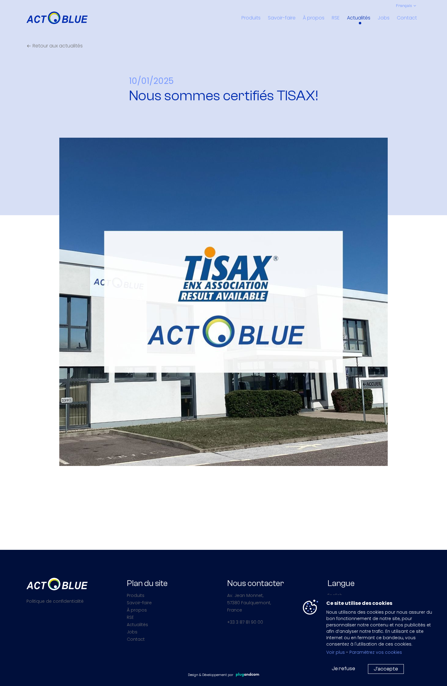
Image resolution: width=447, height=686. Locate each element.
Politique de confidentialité (55, 601)
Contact (407, 17)
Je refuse (343, 668)
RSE (336, 17)
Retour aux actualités (57, 45)
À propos (313, 17)
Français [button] (404, 5)
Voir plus (335, 652)
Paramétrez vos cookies (375, 652)
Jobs (384, 17)
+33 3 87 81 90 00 (245, 622)
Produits (251, 17)
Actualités (358, 17)
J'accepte (386, 669)
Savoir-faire (282, 17)
